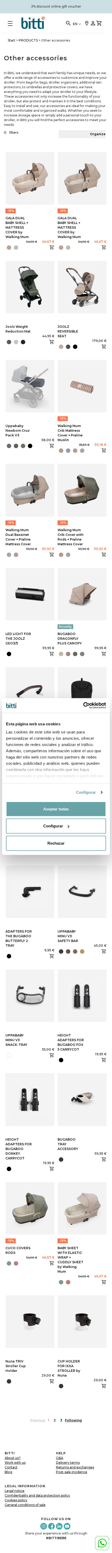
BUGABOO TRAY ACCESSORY (68, 1144)
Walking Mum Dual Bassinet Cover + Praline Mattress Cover (18, 537)
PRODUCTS (28, 40)
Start (11, 40)
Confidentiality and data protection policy (37, 1495)
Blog (8, 1472)
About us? (13, 1458)
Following (73, 1420)
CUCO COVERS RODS (17, 1250)
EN (75, 24)
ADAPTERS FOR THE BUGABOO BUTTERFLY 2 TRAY (18, 938)
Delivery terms (68, 1463)
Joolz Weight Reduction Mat (17, 329)
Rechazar (56, 843)
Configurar (86, 792)
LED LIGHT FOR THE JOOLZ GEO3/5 (18, 638)
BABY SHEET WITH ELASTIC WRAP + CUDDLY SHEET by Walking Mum (70, 1259)
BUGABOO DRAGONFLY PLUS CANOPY (70, 638)
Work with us (15, 1463)
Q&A (59, 1458)
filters (13, 132)
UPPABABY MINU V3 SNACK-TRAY (16, 1040)
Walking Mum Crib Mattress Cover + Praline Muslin (70, 433)
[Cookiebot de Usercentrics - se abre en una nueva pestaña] (83, 705)
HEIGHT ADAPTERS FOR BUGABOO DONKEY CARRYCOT (18, 1148)
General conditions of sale (25, 1505)
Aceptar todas (56, 809)
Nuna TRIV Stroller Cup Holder (15, 1366)
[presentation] (57, 653)
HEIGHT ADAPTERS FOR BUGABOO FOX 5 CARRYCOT (71, 1042)
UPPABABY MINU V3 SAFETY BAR (68, 936)
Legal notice (14, 1491)
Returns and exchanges (75, 1467)
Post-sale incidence (71, 1472)
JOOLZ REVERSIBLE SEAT (68, 331)
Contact (11, 1467)
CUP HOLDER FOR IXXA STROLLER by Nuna (69, 1368)
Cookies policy (16, 1500)
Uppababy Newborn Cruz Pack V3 (17, 430)
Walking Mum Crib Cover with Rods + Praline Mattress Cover (70, 537)
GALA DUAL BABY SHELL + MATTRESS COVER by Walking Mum (17, 227)
